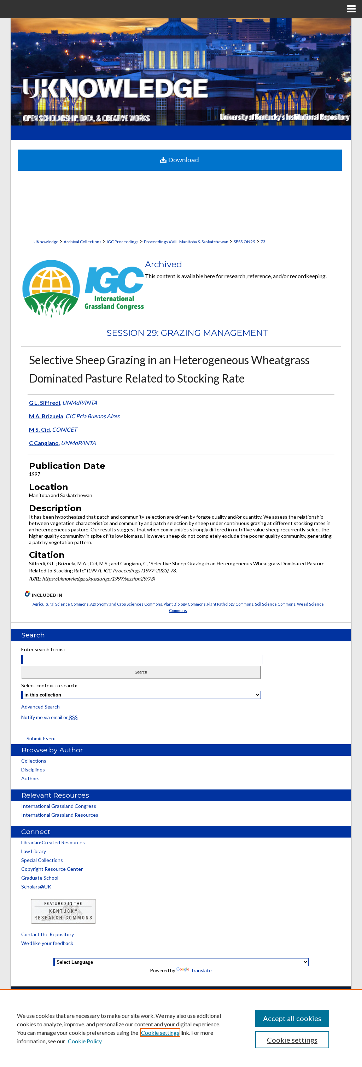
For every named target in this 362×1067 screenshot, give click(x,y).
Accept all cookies (292, 1018)
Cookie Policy (85, 1041)
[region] (181, 1028)
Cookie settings (160, 1032)
